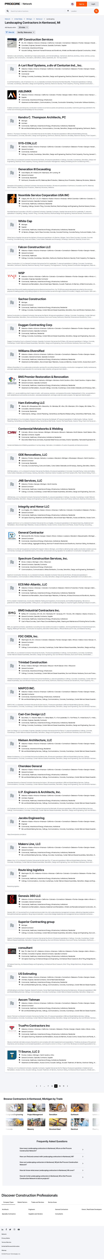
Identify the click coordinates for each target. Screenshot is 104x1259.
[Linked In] (2, 1230)
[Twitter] (10, 1230)
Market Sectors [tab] (22, 1202)
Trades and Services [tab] (37, 1202)
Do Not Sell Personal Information (11, 1246)
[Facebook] (6, 1229)
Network (27, 4)
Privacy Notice (6, 1238)
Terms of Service (6, 1242)
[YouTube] (19, 1229)
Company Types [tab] (8, 1202)
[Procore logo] (12, 4)
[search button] (96, 11)
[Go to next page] (67, 1086)
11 (63, 1086)
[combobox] (82, 11)
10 (60, 1086)
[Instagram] (14, 1230)
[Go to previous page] (36, 1086)
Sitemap (4, 1250)
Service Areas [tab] (52, 1202)
